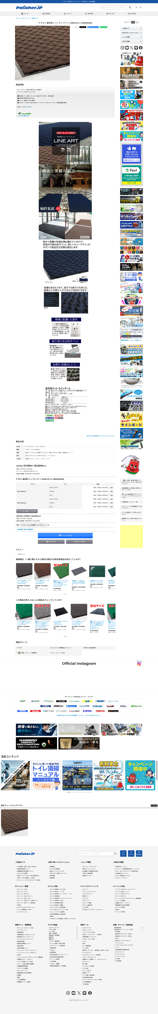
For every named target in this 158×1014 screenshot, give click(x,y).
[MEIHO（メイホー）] (59, 711)
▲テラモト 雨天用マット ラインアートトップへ (100, 436)
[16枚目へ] (86, 792)
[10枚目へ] (78, 792)
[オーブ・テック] (98, 701)
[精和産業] (22, 706)
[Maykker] (72, 711)
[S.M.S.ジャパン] (20, 701)
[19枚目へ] (90, 792)
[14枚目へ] (83, 792)
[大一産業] (35, 706)
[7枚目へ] (74, 792)
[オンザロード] (110, 701)
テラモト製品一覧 (24, 116)
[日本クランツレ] (139, 706)
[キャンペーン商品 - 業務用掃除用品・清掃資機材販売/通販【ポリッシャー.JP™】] (73, 775)
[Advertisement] (131, 536)
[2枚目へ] (67, 792)
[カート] (136, 7)
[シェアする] (75, 27)
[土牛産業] (100, 706)
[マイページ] (140, 7)
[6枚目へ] (72, 792)
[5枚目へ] (71, 792)
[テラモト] (74, 706)
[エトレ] (59, 701)
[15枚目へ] (85, 792)
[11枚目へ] (79, 792)
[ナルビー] (113, 706)
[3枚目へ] (68, 792)
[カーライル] (123, 701)
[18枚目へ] (89, 792)
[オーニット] (85, 701)
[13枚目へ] (82, 792)
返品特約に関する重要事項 (25, 529)
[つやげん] (48, 706)
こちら (27, 107)
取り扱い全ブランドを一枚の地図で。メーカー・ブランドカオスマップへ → (79, 715)
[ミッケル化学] (20, 711)
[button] (25, 13)
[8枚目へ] (75, 792)
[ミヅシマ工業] (33, 711)
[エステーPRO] (33, 701)
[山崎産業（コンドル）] (98, 711)
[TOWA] (87, 706)
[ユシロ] (110, 711)
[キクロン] (136, 701)
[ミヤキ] (46, 711)
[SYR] (46, 701)
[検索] (130, 7)
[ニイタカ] (126, 706)
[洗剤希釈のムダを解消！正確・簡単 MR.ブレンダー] (41, 775)
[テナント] (61, 706)
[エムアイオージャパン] (72, 701)
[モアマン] (85, 711)
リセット (155, 805)
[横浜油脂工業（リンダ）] (123, 711)
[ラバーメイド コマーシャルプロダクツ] (136, 711)
